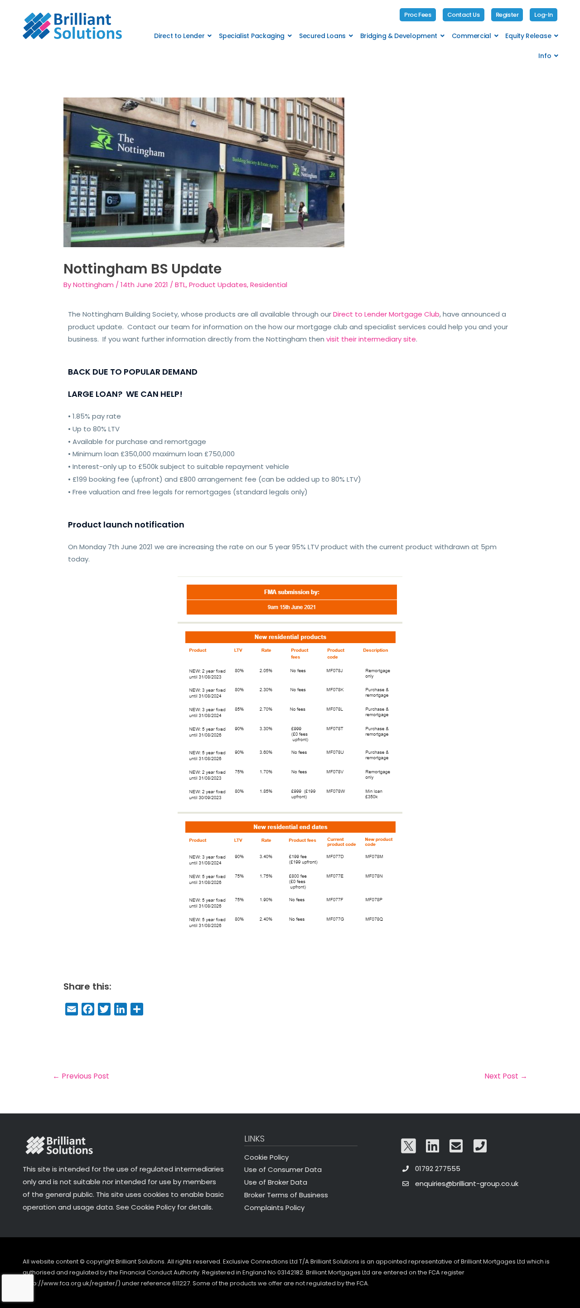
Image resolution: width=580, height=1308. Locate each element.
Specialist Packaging (252, 35)
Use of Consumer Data (283, 1169)
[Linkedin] (433, 1146)
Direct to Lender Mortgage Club (386, 314)
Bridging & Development (398, 35)
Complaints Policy (274, 1207)
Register (507, 14)
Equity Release (528, 35)
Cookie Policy (266, 1157)
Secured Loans (322, 35)
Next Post (505, 1076)
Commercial (471, 35)
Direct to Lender (179, 35)
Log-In (543, 14)
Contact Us (463, 14)
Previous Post (81, 1076)
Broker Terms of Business (286, 1195)
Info (544, 55)
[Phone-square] (480, 1146)
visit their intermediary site (371, 339)
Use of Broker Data (275, 1182)
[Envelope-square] (456, 1146)
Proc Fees (417, 14)
